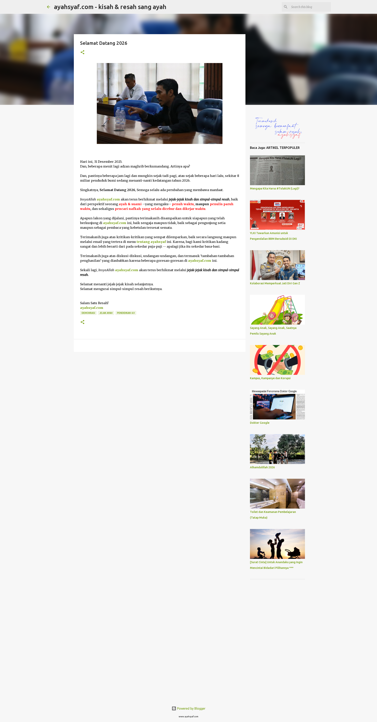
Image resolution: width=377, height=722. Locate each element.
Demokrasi (88, 313)
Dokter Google (259, 422)
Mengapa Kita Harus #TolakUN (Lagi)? (274, 188)
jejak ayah (106, 313)
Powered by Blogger (190, 708)
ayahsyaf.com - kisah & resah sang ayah (110, 6)
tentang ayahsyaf (151, 242)
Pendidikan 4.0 (126, 313)
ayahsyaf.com (199, 261)
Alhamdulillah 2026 (262, 467)
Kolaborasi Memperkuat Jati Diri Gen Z (275, 283)
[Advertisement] (277, 641)
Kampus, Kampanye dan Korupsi (270, 378)
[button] (82, 52)
